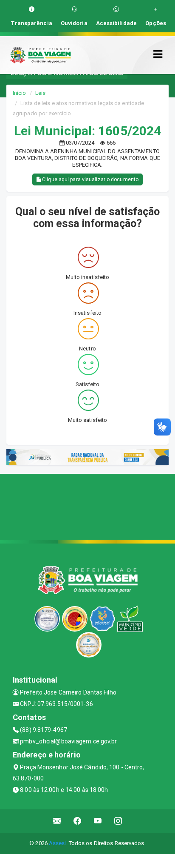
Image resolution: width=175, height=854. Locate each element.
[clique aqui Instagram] (118, 821)
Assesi (57, 843)
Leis (40, 93)
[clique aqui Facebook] (77, 821)
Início (19, 93)
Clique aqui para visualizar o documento (89, 179)
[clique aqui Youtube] (97, 821)
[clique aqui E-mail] (57, 821)
